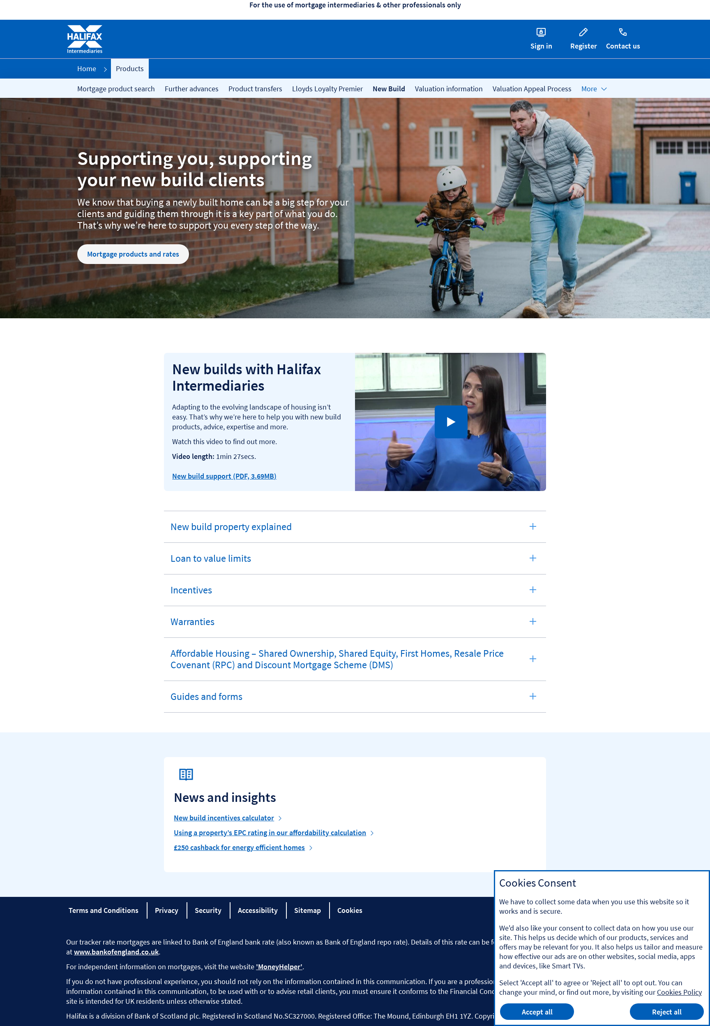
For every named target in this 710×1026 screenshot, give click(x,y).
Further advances (192, 88)
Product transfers (255, 88)
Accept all (537, 1012)
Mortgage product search (116, 88)
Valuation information (449, 88)
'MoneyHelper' (279, 966)
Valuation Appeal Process (532, 88)
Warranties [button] (194, 626)
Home (86, 68)
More (589, 88)
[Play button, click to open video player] (451, 421)
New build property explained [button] (231, 531)
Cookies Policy (679, 992)
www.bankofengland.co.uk (116, 952)
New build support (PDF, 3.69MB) (224, 476)
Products (130, 68)
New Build (389, 88)
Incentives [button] (194, 595)
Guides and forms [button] (206, 701)
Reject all (667, 1012)
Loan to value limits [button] (210, 563)
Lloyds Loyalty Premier (327, 88)
